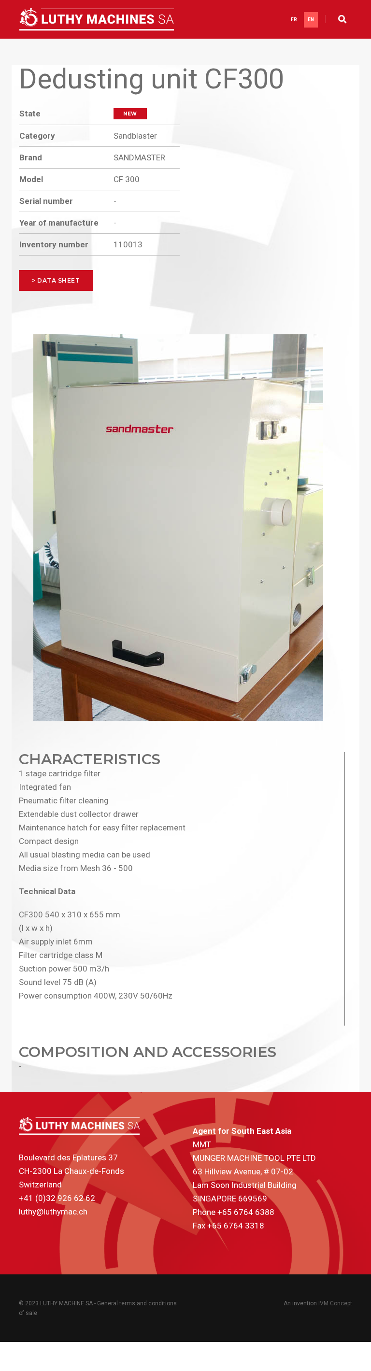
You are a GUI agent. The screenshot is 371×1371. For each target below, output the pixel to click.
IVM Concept (335, 1303)
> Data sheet (56, 280)
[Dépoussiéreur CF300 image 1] (178, 527)
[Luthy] (96, 19)
